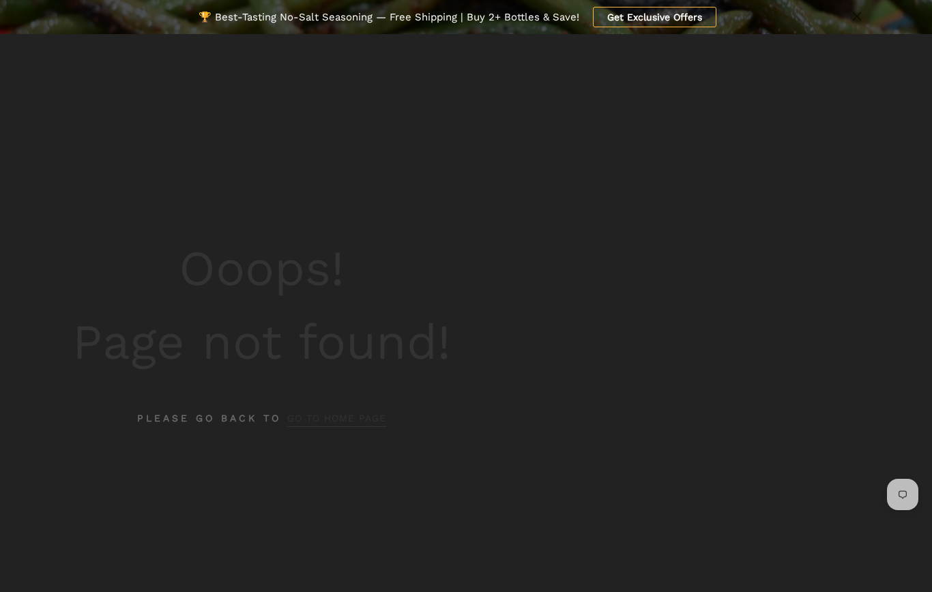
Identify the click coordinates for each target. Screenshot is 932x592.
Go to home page (336, 418)
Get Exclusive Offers (654, 17)
